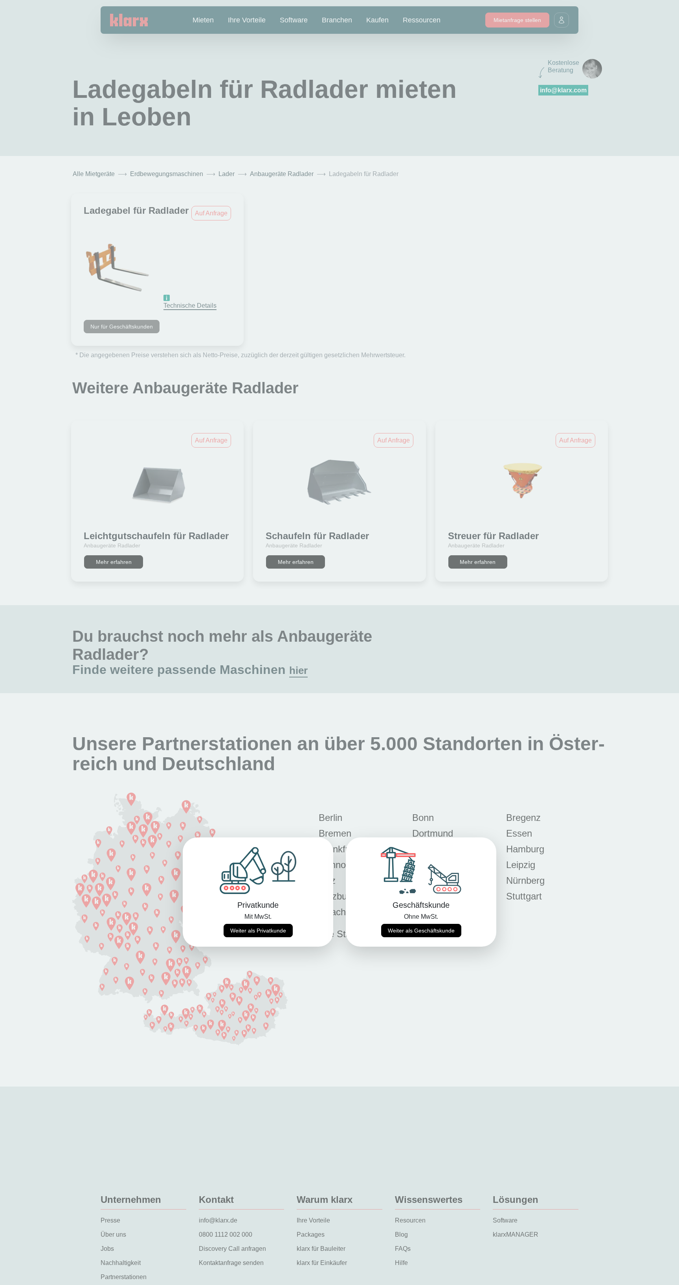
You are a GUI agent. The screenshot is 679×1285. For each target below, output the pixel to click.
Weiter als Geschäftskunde (421, 930)
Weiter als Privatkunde (258, 930)
